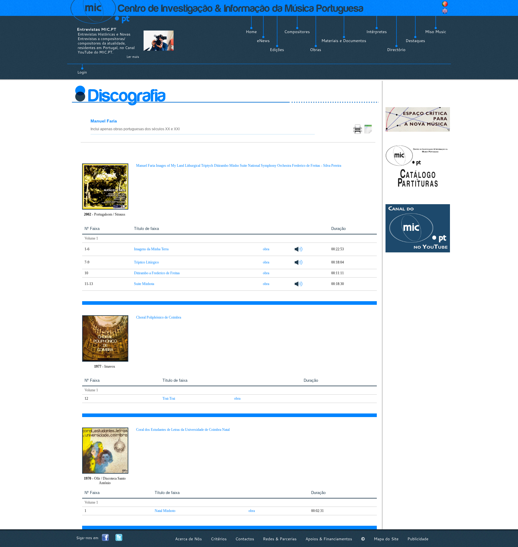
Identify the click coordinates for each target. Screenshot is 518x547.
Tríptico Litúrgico (146, 262)
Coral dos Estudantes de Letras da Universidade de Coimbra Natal (183, 430)
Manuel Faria (104, 121)
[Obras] (315, 49)
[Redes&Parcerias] (280, 539)
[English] (445, 11)
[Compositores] (297, 31)
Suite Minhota (144, 284)
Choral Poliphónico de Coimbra (158, 317)
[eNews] (263, 40)
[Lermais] (133, 56)
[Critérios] (219, 539)
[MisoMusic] (435, 31)
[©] (363, 539)
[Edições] (277, 49)
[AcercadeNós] (188, 539)
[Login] (82, 69)
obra (266, 249)
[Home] (251, 31)
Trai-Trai (168, 398)
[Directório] (396, 49)
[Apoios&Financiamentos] (328, 539)
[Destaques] (415, 40)
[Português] (445, 4)
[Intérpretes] (376, 31)
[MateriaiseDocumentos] (343, 40)
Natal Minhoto (165, 511)
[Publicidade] (417, 539)
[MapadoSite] (386, 539)
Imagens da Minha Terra (151, 249)
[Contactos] (244, 539)
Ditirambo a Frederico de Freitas (157, 273)
